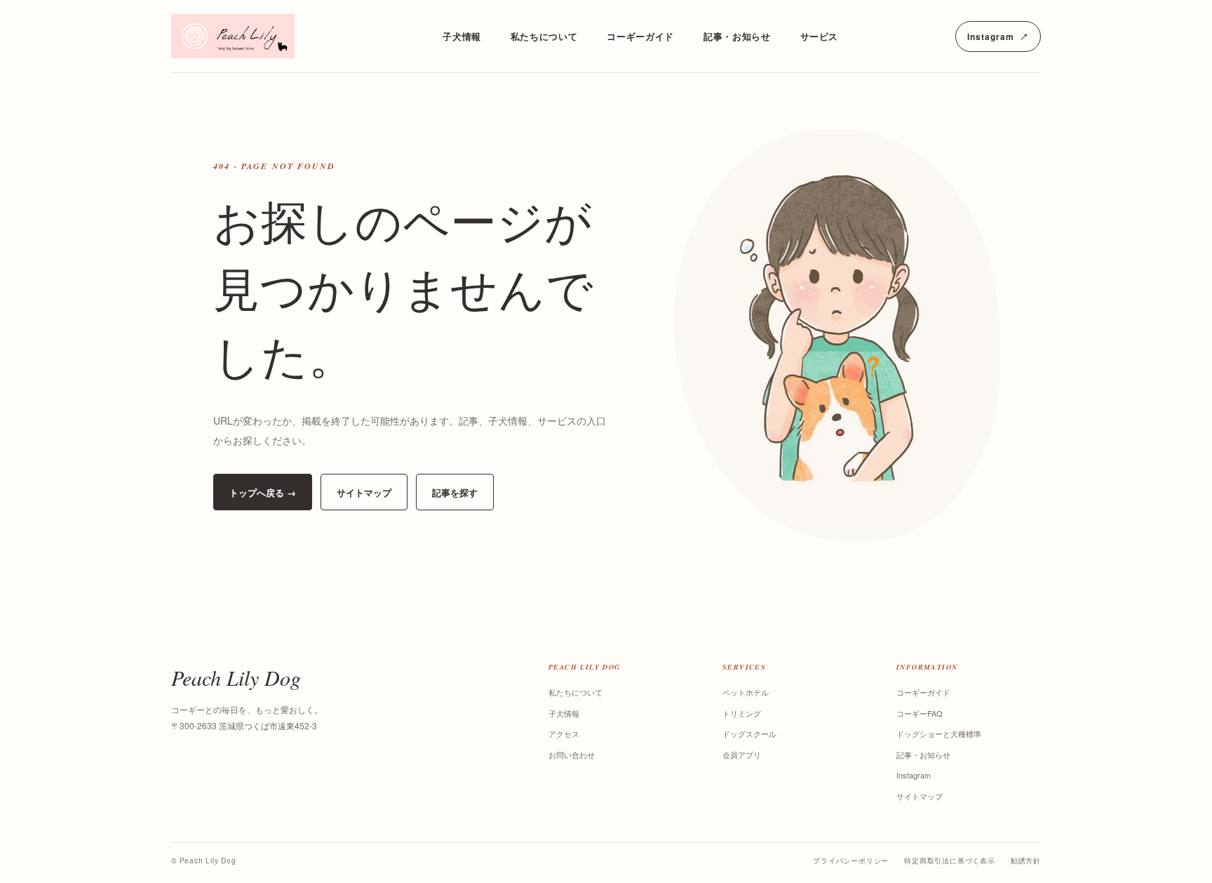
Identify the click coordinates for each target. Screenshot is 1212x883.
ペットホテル (745, 692)
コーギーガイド (640, 36)
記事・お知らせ (737, 36)
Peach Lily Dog (236, 677)
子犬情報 (462, 36)
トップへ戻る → (262, 492)
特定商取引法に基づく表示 (949, 860)
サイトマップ (364, 492)
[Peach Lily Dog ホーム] (248, 36)
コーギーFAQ (919, 713)
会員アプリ (741, 754)
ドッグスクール (749, 733)
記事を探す (455, 492)
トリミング (741, 713)
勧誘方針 (1026, 860)
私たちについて (544, 36)
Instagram (1003, 39)
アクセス (563, 733)
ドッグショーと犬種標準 (938, 733)
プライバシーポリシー (851, 860)
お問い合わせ (571, 754)
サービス (819, 36)
